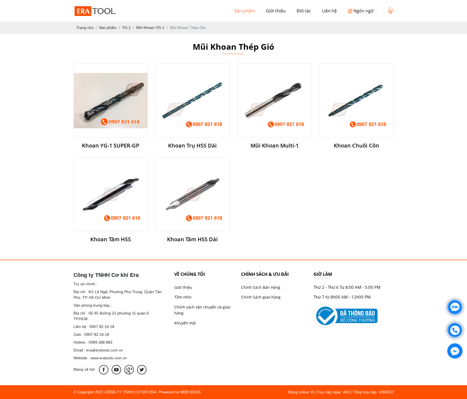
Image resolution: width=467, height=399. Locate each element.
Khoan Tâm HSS (110, 239)
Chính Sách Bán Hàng (260, 287)
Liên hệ (329, 11)
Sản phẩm (244, 11)
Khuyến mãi (185, 323)
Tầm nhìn (183, 297)
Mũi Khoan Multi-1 (275, 145)
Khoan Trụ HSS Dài (192, 145)
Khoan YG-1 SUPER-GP (110, 145)
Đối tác (304, 11)
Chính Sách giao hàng (261, 297)
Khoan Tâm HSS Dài (192, 239)
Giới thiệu (276, 11)
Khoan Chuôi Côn (356, 145)
